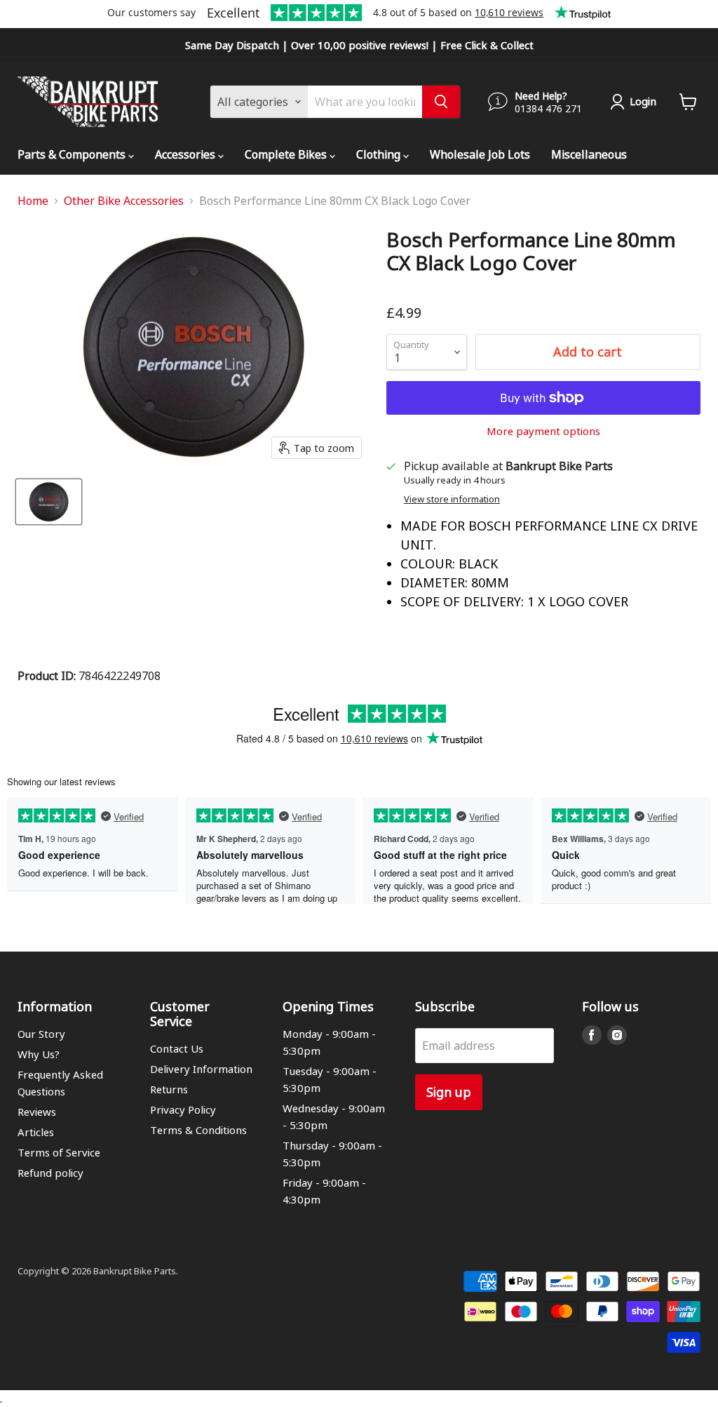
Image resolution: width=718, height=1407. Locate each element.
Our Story (41, 1033)
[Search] (441, 102)
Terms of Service (59, 1152)
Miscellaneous (589, 154)
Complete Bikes (287, 154)
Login (643, 101)
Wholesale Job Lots (480, 154)
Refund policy (50, 1172)
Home (33, 200)
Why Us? (39, 1054)
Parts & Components (73, 154)
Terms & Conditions (198, 1130)
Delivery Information (201, 1068)
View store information (452, 499)
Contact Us (176, 1048)
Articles (36, 1132)
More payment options (543, 431)
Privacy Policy (183, 1109)
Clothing (379, 154)
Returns (169, 1089)
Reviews (37, 1111)
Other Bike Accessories (124, 200)
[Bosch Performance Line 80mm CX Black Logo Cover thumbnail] (48, 501)
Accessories (186, 154)
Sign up (448, 1091)
